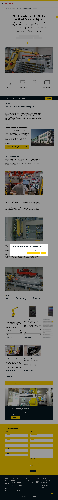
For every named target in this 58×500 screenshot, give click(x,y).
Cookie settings (36, 253)
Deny (29, 253)
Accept (43, 253)
